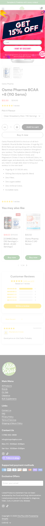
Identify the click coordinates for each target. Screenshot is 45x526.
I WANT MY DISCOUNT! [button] (22, 48)
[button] (42, 12)
